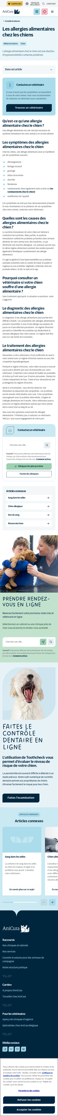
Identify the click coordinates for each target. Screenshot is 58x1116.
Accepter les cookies (29, 1109)
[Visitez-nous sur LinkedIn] (23, 1049)
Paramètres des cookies (29, 1091)
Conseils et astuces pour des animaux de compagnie (23, 959)
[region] (29, 1087)
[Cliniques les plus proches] (43, 642)
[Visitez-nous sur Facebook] (4, 1049)
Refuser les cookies (29, 1100)
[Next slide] (52, 902)
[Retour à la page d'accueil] (11, 11)
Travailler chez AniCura (14, 996)
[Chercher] (47, 445)
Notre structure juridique (14, 967)
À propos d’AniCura (12, 990)
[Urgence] (44, 11)
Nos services (8, 951)
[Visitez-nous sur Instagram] (17, 1049)
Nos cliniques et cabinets (15, 945)
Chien (23, 44)
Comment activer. (43, 459)
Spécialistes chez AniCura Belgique (20, 1025)
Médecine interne (11, 44)
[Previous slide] (44, 902)
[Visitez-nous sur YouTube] (11, 1049)
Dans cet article (13, 69)
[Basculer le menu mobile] (52, 11)
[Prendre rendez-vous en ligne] (37, 11)
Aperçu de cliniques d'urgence (17, 1019)
